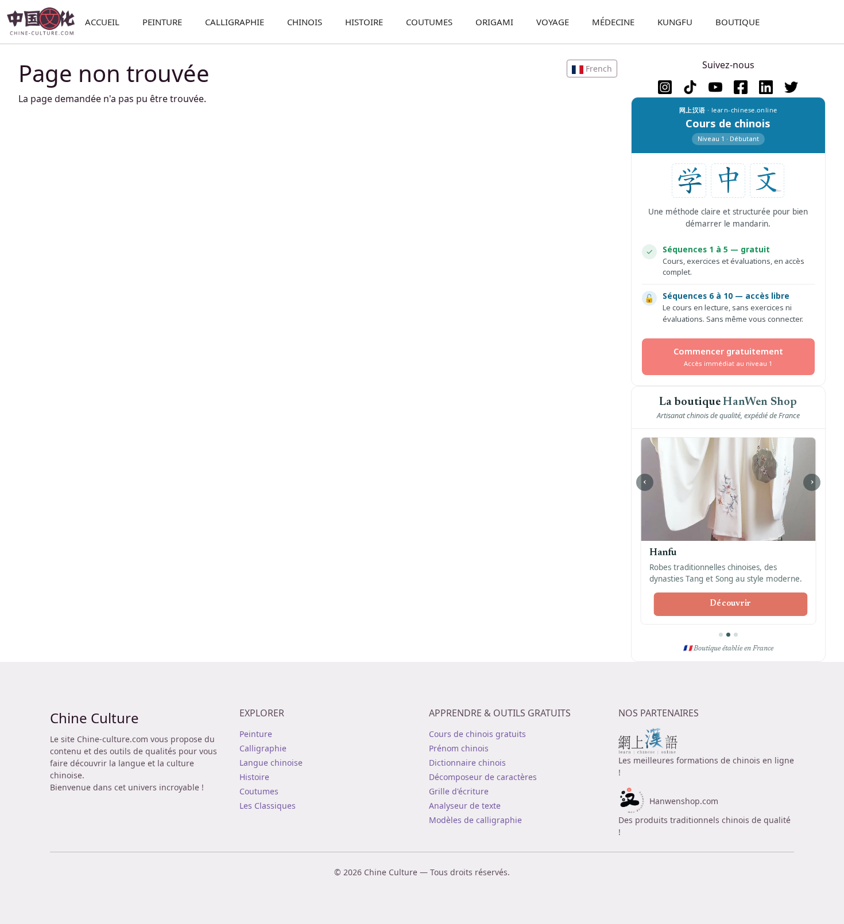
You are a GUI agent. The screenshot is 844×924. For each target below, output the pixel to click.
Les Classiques (267, 805)
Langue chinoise (271, 762)
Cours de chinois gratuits (477, 733)
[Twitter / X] (791, 87)
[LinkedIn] (766, 87)
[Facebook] (740, 87)
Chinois (304, 22)
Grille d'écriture (459, 791)
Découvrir (731, 604)
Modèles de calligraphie (475, 819)
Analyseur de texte (465, 805)
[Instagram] (665, 87)
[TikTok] (690, 87)
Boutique (737, 22)
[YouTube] (715, 87)
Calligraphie (234, 22)
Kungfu (674, 22)
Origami (494, 22)
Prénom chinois (459, 748)
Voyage (552, 22)
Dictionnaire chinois (467, 762)
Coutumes (429, 22)
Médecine (613, 22)
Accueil (102, 22)
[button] (592, 68)
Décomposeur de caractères (483, 776)
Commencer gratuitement (728, 356)
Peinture (162, 22)
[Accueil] (45, 21)
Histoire (364, 22)
